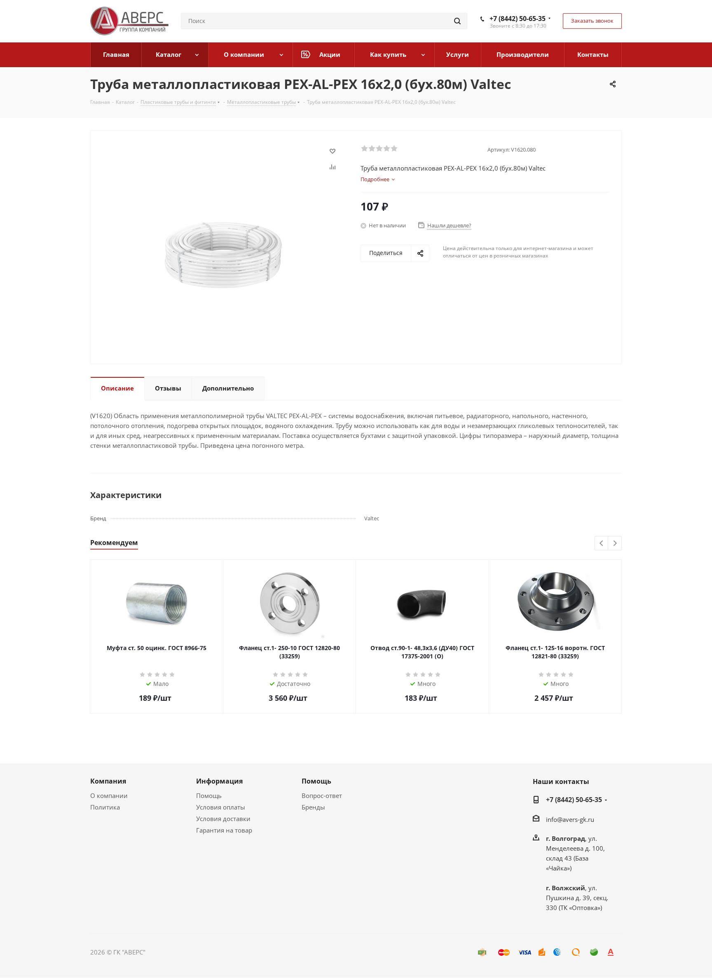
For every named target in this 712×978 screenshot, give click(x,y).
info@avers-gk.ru (570, 819)
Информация (219, 781)
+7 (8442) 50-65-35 (518, 18)
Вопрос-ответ (322, 795)
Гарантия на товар (224, 830)
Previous (602, 543)
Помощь (209, 795)
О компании (109, 795)
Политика (105, 807)
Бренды (313, 807)
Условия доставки (223, 818)
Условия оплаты (220, 807)
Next (615, 543)
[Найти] (457, 21)
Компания (108, 781)
